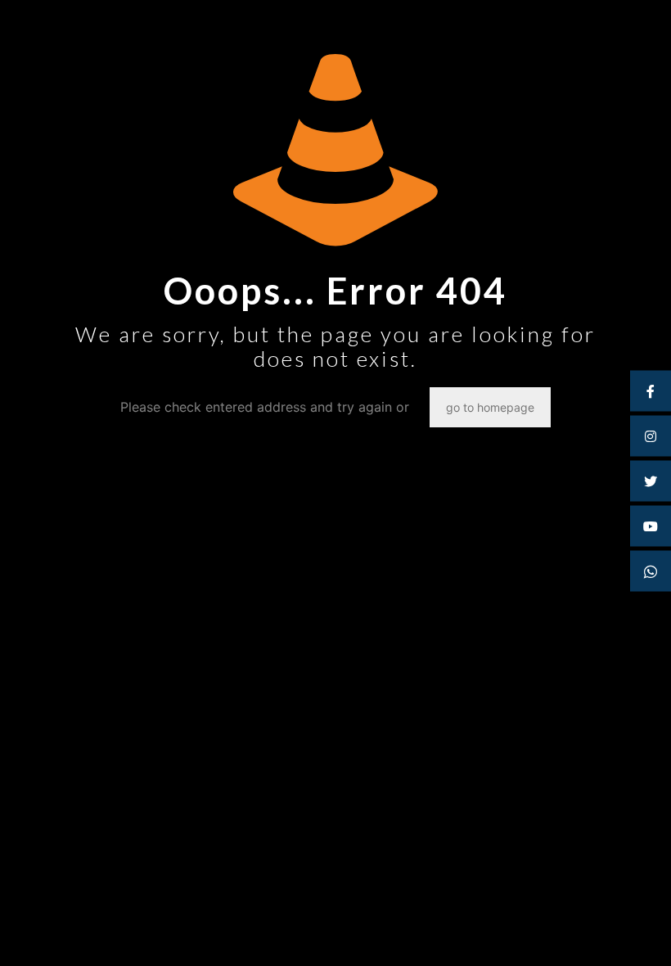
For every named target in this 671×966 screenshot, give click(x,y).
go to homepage (490, 407)
